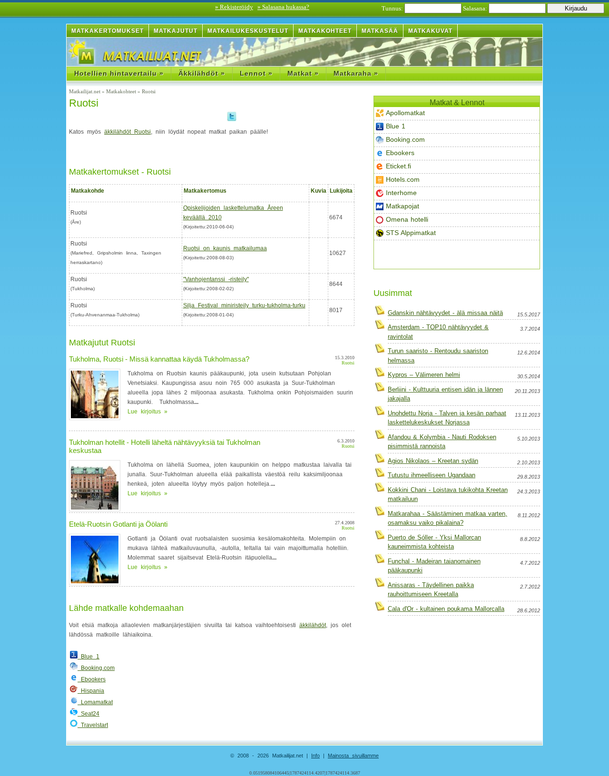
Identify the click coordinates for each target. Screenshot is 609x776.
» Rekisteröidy (234, 6)
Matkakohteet (325, 31)
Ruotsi (83, 103)
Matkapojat (402, 206)
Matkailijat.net (85, 91)
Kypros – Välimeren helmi (424, 374)
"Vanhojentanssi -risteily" (216, 279)
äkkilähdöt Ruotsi (127, 131)
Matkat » (303, 73)
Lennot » (256, 73)
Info (315, 755)
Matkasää (380, 31)
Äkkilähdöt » (201, 73)
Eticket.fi (398, 166)
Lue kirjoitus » (147, 411)
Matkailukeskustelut (247, 31)
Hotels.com (403, 179)
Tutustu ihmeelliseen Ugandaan (431, 475)
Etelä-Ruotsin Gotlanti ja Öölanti (118, 524)
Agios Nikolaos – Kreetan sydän (433, 460)
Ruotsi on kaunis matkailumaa (225, 248)
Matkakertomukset (107, 31)
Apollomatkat (405, 113)
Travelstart (93, 725)
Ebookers (400, 153)
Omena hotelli (407, 219)
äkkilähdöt (312, 625)
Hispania (91, 691)
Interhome (401, 192)
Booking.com (405, 139)
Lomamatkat (95, 702)
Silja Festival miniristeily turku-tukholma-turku (244, 305)
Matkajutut (175, 31)
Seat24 (88, 713)
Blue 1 (395, 126)
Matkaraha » (356, 73)
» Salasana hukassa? (283, 6)
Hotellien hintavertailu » (119, 73)
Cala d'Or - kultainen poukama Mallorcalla (446, 608)
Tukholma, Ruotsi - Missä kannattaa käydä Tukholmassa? (159, 359)
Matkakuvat (430, 31)
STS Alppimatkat (411, 232)
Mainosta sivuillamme (353, 755)
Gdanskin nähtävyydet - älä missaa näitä (445, 312)
